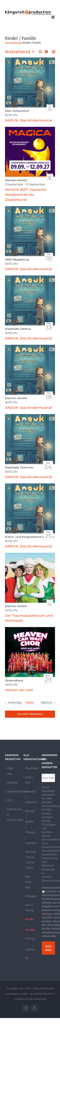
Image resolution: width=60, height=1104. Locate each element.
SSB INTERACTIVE (37, 999)
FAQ (9, 800)
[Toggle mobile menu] (53, 17)
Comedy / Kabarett (30, 797)
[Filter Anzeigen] (46, 51)
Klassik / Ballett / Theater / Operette (30, 827)
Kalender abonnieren (30, 714)
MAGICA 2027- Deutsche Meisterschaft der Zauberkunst (25, 195)
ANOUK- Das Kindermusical (28, 120)
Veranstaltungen (14, 42)
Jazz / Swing (29, 907)
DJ (26, 958)
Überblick (30, 768)
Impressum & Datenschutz (12, 814)
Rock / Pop (29, 780)
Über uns (10, 771)
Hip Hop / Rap (28, 882)
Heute (30, 702)
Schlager (30, 896)
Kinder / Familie (30, 924)
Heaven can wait (19, 690)
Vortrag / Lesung (30, 944)
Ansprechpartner (12, 791)
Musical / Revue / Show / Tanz (30, 859)
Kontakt (12, 782)
